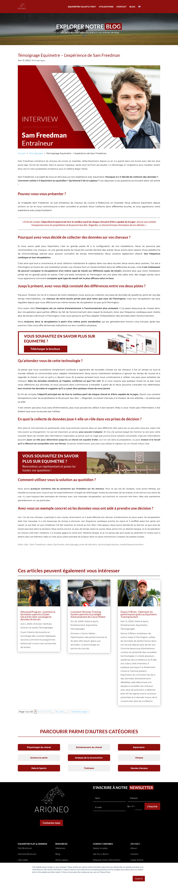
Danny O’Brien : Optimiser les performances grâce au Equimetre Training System (139, 614)
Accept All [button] (139, 878)
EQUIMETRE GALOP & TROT (82, 7)
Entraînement (78, 625)
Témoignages (38, 60)
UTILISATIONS (106, 7)
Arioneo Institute (42, 623)
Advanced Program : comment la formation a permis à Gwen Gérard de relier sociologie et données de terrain (37, 615)
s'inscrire (152, 806)
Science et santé (29, 627)
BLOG (132, 7)
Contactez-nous (51, 822)
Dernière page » (80, 711)
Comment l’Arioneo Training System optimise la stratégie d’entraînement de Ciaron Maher (88, 614)
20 (61, 711)
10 (57, 711)
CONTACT (121, 7)
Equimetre (91, 625)
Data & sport (91, 621)
